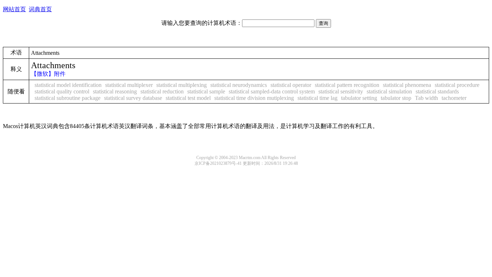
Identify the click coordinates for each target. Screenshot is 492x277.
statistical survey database (133, 98)
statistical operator (290, 85)
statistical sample (206, 91)
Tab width (426, 98)
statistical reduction (162, 91)
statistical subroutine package (67, 98)
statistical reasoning (115, 91)
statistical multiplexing (181, 85)
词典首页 (40, 9)
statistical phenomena (407, 85)
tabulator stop (396, 98)
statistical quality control (62, 91)
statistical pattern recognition (347, 85)
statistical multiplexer (129, 85)
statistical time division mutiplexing (254, 98)
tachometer (454, 98)
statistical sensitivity (340, 91)
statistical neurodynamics (238, 85)
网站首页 (14, 9)
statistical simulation (389, 91)
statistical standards (437, 91)
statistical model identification (68, 85)
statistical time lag (317, 98)
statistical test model (188, 98)
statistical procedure (457, 85)
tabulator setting (359, 98)
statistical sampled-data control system (272, 91)
